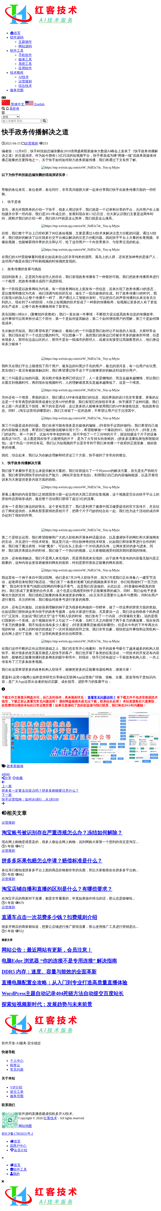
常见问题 (16, 1069)
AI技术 (23, 77)
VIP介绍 (16, 1087)
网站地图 (25, 1126)
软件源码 (16, 37)
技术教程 (16, 72)
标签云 (15, 1065)
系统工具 (25, 64)
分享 (8, 778)
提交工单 (16, 1092)
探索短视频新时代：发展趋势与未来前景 (47, 1004)
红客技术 (50, 1118)
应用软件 (25, 68)
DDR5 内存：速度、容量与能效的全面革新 (49, 971)
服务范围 (16, 90)
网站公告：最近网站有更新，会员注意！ (47, 950)
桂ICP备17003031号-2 (17, 1133)
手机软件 (25, 55)
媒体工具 (25, 59)
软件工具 (16, 50)
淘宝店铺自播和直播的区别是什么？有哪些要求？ (57, 889)
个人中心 (16, 1061)
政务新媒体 (15, 766)
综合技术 (25, 86)
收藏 (19, 778)
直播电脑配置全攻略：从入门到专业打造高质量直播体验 (64, 982)
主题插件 (25, 42)
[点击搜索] (44, 121)
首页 (17, 33)
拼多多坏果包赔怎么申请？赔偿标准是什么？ (52, 860)
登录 (16, 108)
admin (6, 774)
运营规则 (25, 81)
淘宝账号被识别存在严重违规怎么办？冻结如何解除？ (62, 832)
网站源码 (25, 46)
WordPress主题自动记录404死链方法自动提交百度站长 (63, 993)
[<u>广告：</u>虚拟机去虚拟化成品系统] (80, 762)
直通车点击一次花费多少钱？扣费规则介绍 (49, 917)
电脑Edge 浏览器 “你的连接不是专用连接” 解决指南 (59, 960)
